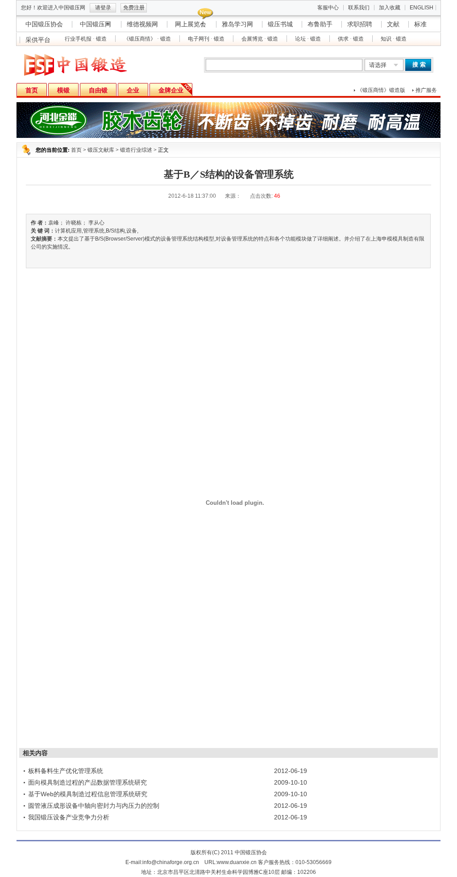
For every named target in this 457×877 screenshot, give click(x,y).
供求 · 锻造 (351, 39)
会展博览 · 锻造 (259, 39)
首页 (76, 150)
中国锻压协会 (44, 24)
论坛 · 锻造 (308, 39)
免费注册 (134, 7)
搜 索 (419, 64)
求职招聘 (359, 24)
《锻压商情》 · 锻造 (147, 39)
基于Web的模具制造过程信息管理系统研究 (87, 794)
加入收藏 (389, 7)
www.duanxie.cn (237, 862)
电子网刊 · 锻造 (206, 39)
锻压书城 (280, 24)
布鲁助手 (319, 24)
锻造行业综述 (136, 150)
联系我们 (359, 7)
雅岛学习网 (237, 24)
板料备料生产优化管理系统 (65, 770)
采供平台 (37, 39)
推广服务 (426, 90)
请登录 (103, 7)
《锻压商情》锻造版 (381, 90)
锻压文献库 (100, 150)
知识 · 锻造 (394, 39)
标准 (420, 24)
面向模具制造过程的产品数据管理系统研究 (87, 782)
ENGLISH (421, 7)
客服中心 (328, 7)
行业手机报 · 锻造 (86, 39)
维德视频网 (142, 24)
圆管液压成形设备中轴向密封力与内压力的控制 (93, 805)
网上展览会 (190, 24)
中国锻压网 (95, 24)
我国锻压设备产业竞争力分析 (68, 817)
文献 (393, 24)
